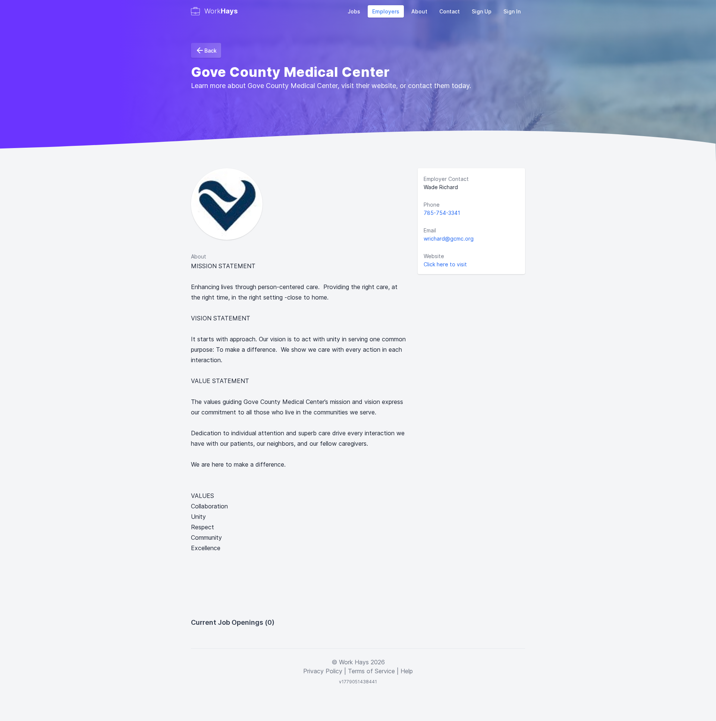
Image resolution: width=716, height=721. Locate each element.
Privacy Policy (322, 671)
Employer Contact (446, 179)
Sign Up (482, 11)
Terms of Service (371, 671)
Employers (385, 11)
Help (407, 671)
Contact (449, 11)
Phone (432, 204)
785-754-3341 (442, 213)
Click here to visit (445, 264)
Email (430, 230)
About (419, 11)
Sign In (512, 11)
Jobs (354, 11)
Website (434, 256)
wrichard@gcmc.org (449, 238)
